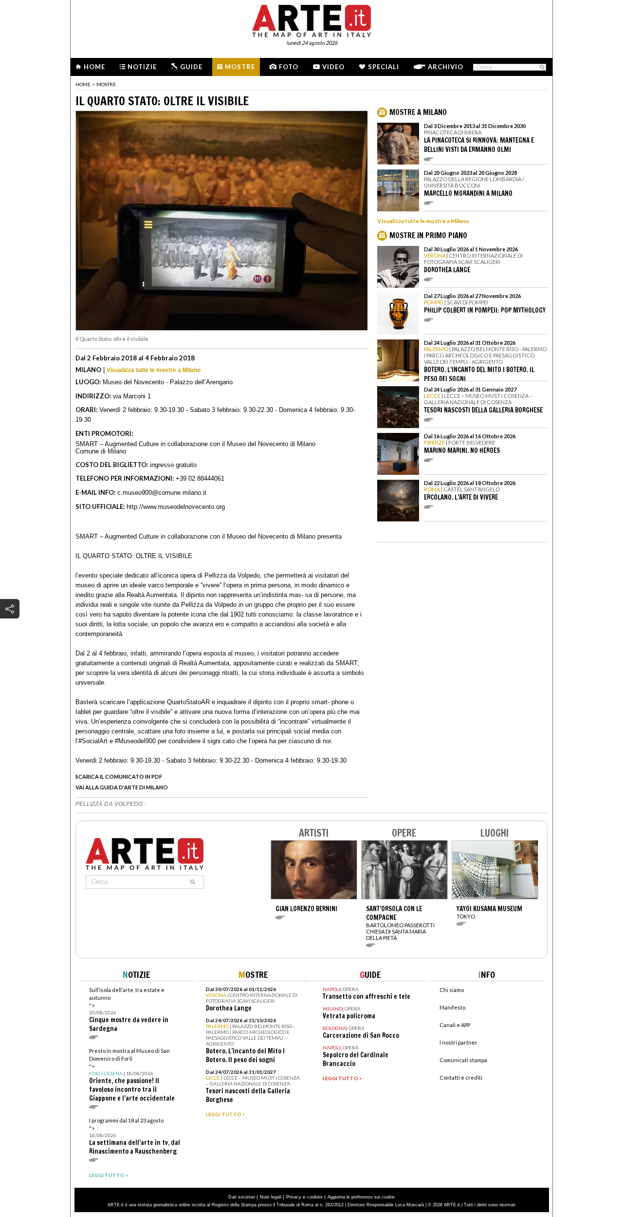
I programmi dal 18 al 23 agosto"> (134, 1136)
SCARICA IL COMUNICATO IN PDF (118, 776)
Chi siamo (452, 990)
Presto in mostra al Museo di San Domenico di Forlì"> (132, 1075)
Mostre (240, 67)
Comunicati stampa (463, 1060)
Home (94, 67)
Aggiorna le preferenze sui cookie (361, 1197)
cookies (315, 1197)
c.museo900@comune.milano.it (161, 492)
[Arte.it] (311, 19)
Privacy (293, 1197)
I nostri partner (458, 1042)
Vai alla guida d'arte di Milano (121, 787)
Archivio (445, 67)
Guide (191, 67)
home (83, 84)
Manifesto (452, 1007)
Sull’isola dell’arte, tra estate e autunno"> (128, 1010)
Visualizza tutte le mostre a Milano (154, 370)
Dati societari (241, 1197)
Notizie (142, 67)
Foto (288, 67)
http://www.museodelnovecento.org (176, 506)
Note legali (270, 1197)
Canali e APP (455, 1025)
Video (333, 67)
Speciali (383, 67)
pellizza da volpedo (109, 804)
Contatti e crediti (461, 1077)
